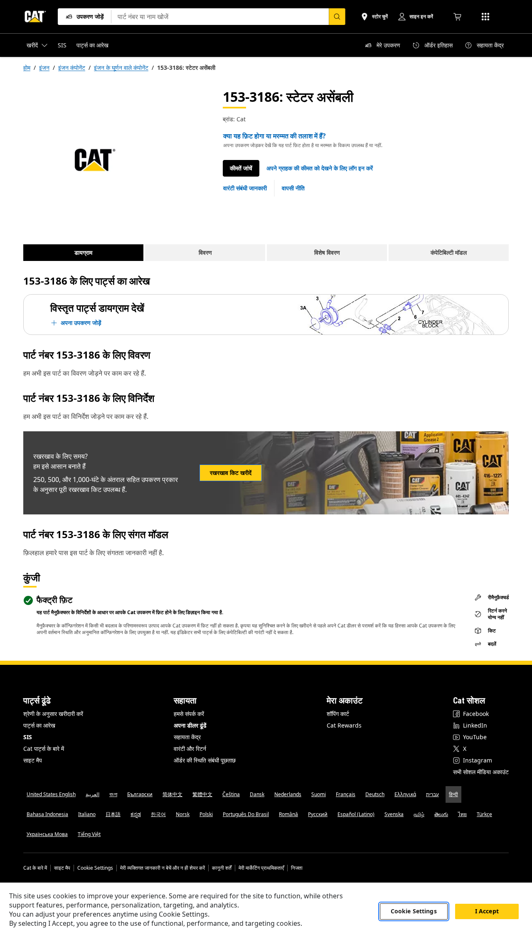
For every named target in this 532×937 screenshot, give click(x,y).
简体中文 (172, 794)
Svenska (394, 814)
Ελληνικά (405, 794)
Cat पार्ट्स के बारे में (43, 749)
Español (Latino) (355, 814)
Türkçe (484, 814)
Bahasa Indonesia (47, 814)
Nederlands (287, 794)
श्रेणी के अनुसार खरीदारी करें (53, 714)
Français (345, 794)
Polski (206, 814)
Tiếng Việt (89, 834)
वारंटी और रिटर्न (190, 749)
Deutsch (374, 794)
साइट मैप (32, 760)
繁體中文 (202, 794)
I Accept (487, 911)
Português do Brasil (246, 814)
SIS (27, 737)
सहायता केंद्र (187, 737)
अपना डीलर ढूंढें (190, 725)
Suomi (318, 794)
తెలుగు (441, 814)
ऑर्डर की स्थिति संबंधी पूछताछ (205, 760)
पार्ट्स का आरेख (39, 725)
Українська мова (47, 834)
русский (318, 814)
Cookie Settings (95, 868)
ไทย (462, 814)
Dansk (257, 794)
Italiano (87, 814)
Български (140, 794)
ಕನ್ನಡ (136, 814)
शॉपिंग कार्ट (338, 714)
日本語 (113, 814)
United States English (51, 794)
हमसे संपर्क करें (189, 714)
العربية (92, 794)
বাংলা (113, 794)
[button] (319, 168)
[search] (337, 16)
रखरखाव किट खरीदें (230, 473)
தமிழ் (419, 814)
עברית (432, 794)
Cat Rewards (344, 725)
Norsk (183, 814)
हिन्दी (453, 794)
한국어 (158, 814)
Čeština (231, 794)
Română (288, 814)
